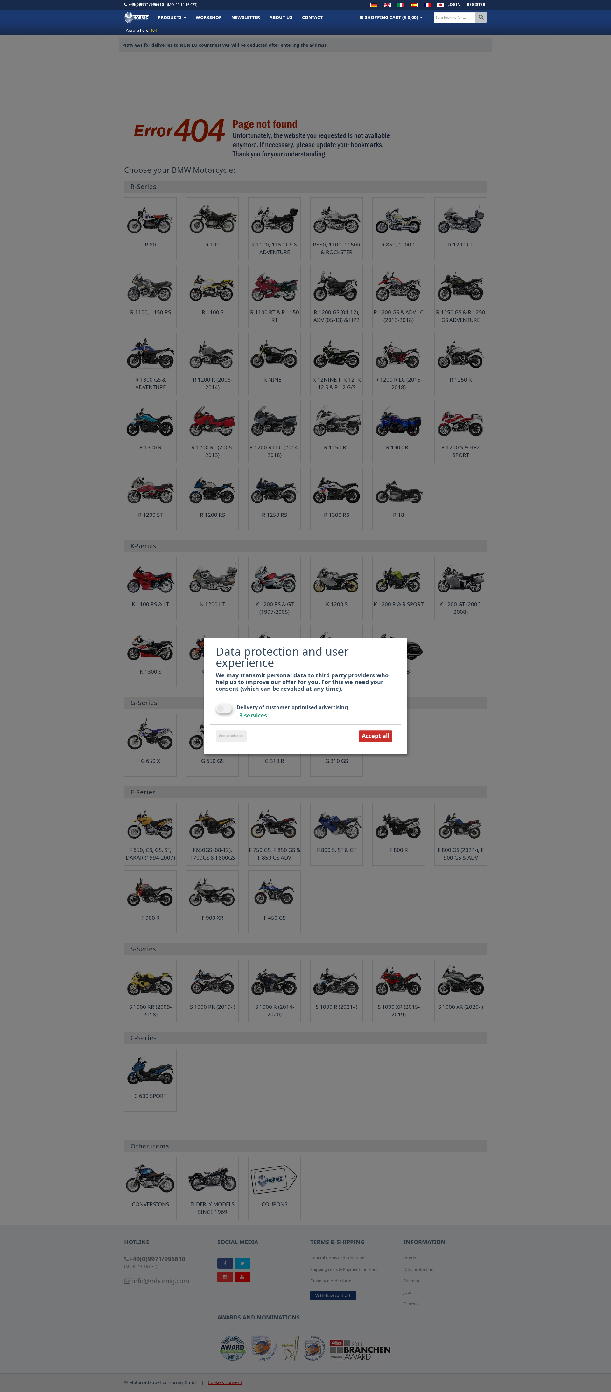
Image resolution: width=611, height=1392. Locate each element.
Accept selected (231, 736)
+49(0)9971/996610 (146, 4)
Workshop (209, 17)
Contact (312, 17)
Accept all (375, 736)
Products (170, 17)
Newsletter (245, 17)
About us (281, 17)
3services (251, 715)
